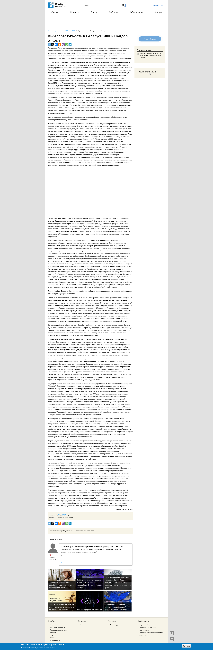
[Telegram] (49, 44)
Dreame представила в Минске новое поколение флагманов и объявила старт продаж (61, 607)
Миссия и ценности (57, 627)
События (113, 12)
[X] (52, 44)
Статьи (55, 12)
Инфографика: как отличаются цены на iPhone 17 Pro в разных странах (151, 55)
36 (59, 515)
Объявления (136, 12)
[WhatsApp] (66, 44)
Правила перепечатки (58, 630)
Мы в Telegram (150, 39)
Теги (51, 635)
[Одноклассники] (59, 44)
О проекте (54, 625)
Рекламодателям (116, 625)
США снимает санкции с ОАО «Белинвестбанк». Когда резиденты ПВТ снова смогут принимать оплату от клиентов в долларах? (118, 582)
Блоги (94, 12)
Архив (52, 638)
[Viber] (63, 44)
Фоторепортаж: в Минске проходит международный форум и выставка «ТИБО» (116, 607)
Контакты (83, 625)
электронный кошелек (107, 391)
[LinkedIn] (70, 44)
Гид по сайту (145, 625)
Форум (158, 12)
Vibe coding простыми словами (89, 610)
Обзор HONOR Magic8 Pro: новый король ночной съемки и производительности (61, 585)
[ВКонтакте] (56, 44)
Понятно (186, 646)
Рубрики (53, 633)
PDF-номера (55, 640)
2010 (64, 515)
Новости (74, 12)
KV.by (59, 4)
